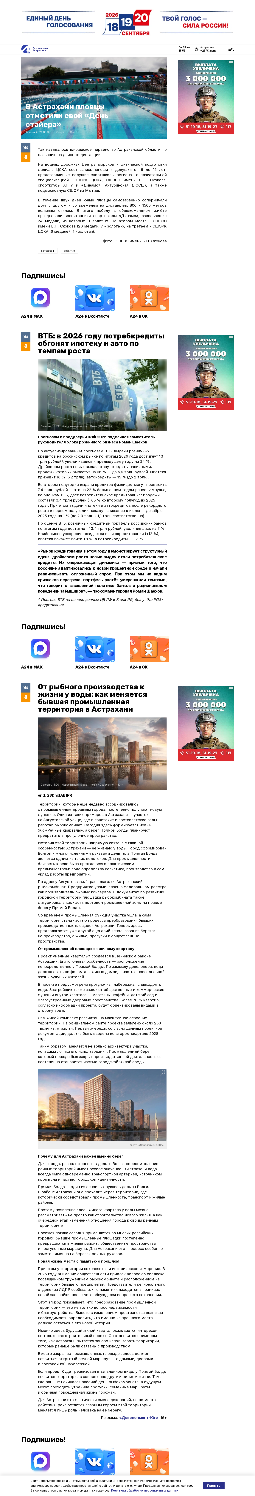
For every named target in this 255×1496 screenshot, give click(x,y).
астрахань (48, 250)
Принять (213, 1485)
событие (69, 250)
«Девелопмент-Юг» (138, 1417)
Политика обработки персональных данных (144, 1490)
